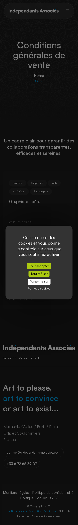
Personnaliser (39, 282)
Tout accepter (39, 266)
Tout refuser (39, 274)
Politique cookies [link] (39, 288)
